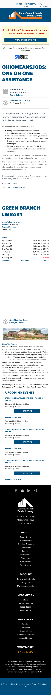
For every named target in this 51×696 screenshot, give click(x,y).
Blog (25, 599)
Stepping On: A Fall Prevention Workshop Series (25, 399)
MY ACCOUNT (44, 5)
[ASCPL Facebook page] (16, 490)
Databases (25, 627)
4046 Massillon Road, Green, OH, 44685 (18, 321)
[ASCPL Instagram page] (35, 490)
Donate (25, 551)
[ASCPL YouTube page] (22, 490)
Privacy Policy (37, 684)
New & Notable (25, 638)
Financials (25, 558)
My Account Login (25, 586)
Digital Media (25, 631)
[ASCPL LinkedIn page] (28, 490)
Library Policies (25, 561)
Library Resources (25, 634)
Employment (25, 554)
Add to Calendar (17, 95)
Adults (14, 184)
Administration (25, 540)
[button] (4, 4)
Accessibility (25, 537)
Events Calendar (25, 603)
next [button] (46, 260)
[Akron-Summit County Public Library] (25, 14)
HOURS (19, 4)
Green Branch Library (20, 100)
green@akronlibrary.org (11, 222)
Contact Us (26, 547)
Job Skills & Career (18, 187)
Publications (25, 610)
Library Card (25, 582)
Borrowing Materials (25, 579)
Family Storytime (13, 417)
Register (27, 411)
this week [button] (25, 260)
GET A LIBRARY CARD (30, 5)
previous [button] (6, 260)
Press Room (25, 606)
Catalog (25, 624)
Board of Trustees (25, 544)
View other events (25, 40)
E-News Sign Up (25, 651)
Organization (25, 565)
